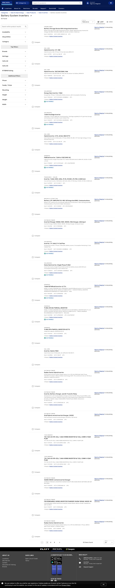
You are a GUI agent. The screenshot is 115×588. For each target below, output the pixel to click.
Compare (37, 42)
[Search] (80, 3)
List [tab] (102, 22)
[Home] (7, 3)
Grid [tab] (111, 22)
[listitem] (96, 3)
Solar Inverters (43, 13)
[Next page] (59, 542)
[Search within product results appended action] (26, 27)
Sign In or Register (99, 27)
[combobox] (57, 3)
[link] (12, 559)
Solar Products (31, 13)
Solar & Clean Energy (17, 13)
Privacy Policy (66, 585)
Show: (106, 540)
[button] (22, 3)
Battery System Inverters (56, 36)
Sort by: (84, 20)
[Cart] (111, 3)
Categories (4, 13)
